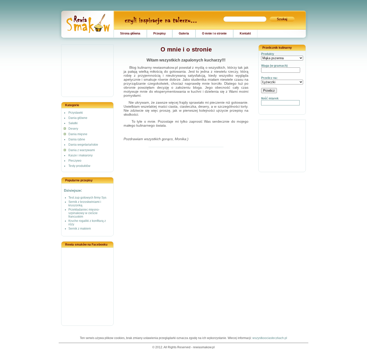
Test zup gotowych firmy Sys (87, 197)
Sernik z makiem (79, 228)
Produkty (267, 54)
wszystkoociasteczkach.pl (269, 338)
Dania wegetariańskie (83, 144)
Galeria (184, 33)
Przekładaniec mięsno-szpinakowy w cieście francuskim (84, 213)
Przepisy (159, 33)
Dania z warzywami (81, 150)
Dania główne (77, 118)
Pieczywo (74, 160)
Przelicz (269, 90)
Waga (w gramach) (274, 65)
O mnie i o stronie (214, 33)
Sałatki (73, 123)
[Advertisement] (88, 71)
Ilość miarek (270, 98)
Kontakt (245, 33)
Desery (73, 128)
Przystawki (75, 112)
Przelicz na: (269, 78)
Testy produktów (79, 166)
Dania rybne (76, 139)
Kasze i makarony (80, 155)
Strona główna (130, 33)
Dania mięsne (77, 134)
